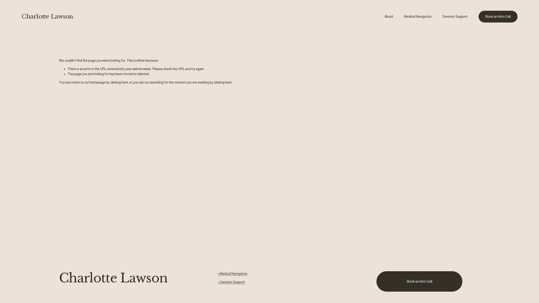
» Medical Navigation (232, 273)
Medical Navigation (418, 16)
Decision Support (455, 16)
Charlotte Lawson (47, 16)
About (388, 16)
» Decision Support (231, 282)
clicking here (119, 82)
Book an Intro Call (498, 16)
